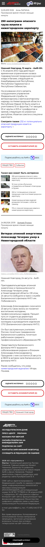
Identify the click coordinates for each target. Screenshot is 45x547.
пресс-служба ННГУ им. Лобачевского (19, 274)
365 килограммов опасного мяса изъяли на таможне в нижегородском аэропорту (26, 178)
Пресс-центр (8, 433)
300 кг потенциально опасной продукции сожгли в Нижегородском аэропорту (26, 194)
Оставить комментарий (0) (22, 146)
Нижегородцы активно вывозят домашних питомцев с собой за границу (24, 202)
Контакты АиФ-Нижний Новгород (20, 450)
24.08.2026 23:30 (8, 223)
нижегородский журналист (15, 368)
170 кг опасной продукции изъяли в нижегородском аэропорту (26, 209)
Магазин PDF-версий (13, 437)
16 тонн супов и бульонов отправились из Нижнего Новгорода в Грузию (26, 186)
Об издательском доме (15, 430)
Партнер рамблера (24, 535)
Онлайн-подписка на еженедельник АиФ (13, 441)
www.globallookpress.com (18, 64)
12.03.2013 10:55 (7, 10)
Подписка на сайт (12, 446)
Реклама (22, 433)
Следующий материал (21, 540)
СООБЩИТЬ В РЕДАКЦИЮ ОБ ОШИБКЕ (20, 453)
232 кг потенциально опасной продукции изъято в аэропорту (21, 124)
